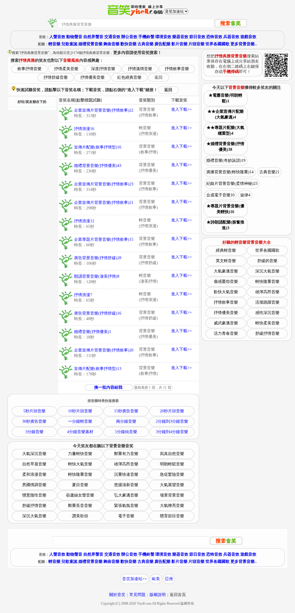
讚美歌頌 (80, 516)
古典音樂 (145, 44)
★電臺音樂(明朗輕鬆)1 (225, 98)
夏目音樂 (80, 485)
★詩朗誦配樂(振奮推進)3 (225, 225)
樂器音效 (180, 37)
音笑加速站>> (134, 579)
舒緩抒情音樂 (34, 505)
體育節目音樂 (172, 516)
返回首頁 (178, 595)
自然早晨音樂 (34, 464)
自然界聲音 (93, 37)
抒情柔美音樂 (66, 69)
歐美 (156, 579)
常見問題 (137, 595)
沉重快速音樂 (126, 474)
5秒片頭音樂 (34, 411)
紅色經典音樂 (129, 77)
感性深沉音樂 (267, 313)
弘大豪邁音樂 (126, 495)
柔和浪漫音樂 (34, 474)
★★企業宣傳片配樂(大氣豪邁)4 (225, 114)
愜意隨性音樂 (34, 495)
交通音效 (112, 37)
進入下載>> (181, 109)
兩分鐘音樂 (126, 421)
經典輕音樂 (226, 250)
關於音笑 (117, 595)
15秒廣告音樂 (126, 411)
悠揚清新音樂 (126, 485)
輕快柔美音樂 (267, 323)
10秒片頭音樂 (80, 411)
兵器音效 (231, 37)
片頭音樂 (196, 44)
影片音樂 (179, 44)
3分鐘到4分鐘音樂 (172, 432)
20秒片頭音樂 (172, 411)
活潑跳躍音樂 (267, 302)
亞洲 (169, 579)
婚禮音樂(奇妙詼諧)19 (225, 160)
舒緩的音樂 (267, 261)
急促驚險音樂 (172, 474)
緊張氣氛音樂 (126, 505)
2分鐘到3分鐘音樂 (172, 421)
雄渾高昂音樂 (126, 464)
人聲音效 (57, 37)
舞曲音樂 (111, 44)
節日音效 (197, 37)
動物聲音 (74, 37)
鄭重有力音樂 (126, 454)
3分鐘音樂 (34, 432)
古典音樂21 (269, 172)
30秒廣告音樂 (34, 421)
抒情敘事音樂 (177, 69)
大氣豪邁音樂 (226, 271)
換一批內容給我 (108, 387)
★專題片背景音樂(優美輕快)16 (225, 209)
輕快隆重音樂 (80, 474)
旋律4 (245, 195)
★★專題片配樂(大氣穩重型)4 (225, 130)
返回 (158, 77)
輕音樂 (54, 44)
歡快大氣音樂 (226, 292)
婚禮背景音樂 (90, 44)
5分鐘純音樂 (126, 432)
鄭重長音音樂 (80, 505)
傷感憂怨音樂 (226, 281)
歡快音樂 (128, 44)
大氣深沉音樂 (34, 454)
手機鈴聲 (146, 37)
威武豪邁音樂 (226, 323)
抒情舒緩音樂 (56, 77)
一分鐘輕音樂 (80, 421)
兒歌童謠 (69, 44)
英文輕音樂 (226, 261)
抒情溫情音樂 (140, 69)
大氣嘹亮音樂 (172, 505)
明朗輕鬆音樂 (172, 464)
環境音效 (163, 37)
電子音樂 (126, 516)
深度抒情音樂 (103, 69)
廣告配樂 (162, 44)
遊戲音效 (248, 37)
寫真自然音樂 (172, 454)
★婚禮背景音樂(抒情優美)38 (225, 147)
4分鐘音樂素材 (80, 432)
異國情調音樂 (34, 485)
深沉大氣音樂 (34, 516)
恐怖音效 (214, 37)
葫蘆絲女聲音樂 (80, 495)
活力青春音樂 (226, 333)
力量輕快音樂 (80, 454)
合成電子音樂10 (220, 195)
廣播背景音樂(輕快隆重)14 (230, 172)
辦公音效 (129, 37)
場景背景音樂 (172, 495)
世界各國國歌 (217, 44)
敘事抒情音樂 (29, 69)
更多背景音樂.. (243, 44)
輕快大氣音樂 (80, 464)
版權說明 (158, 595)
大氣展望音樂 (172, 485)
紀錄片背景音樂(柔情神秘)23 (232, 183)
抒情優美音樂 (92, 77)
